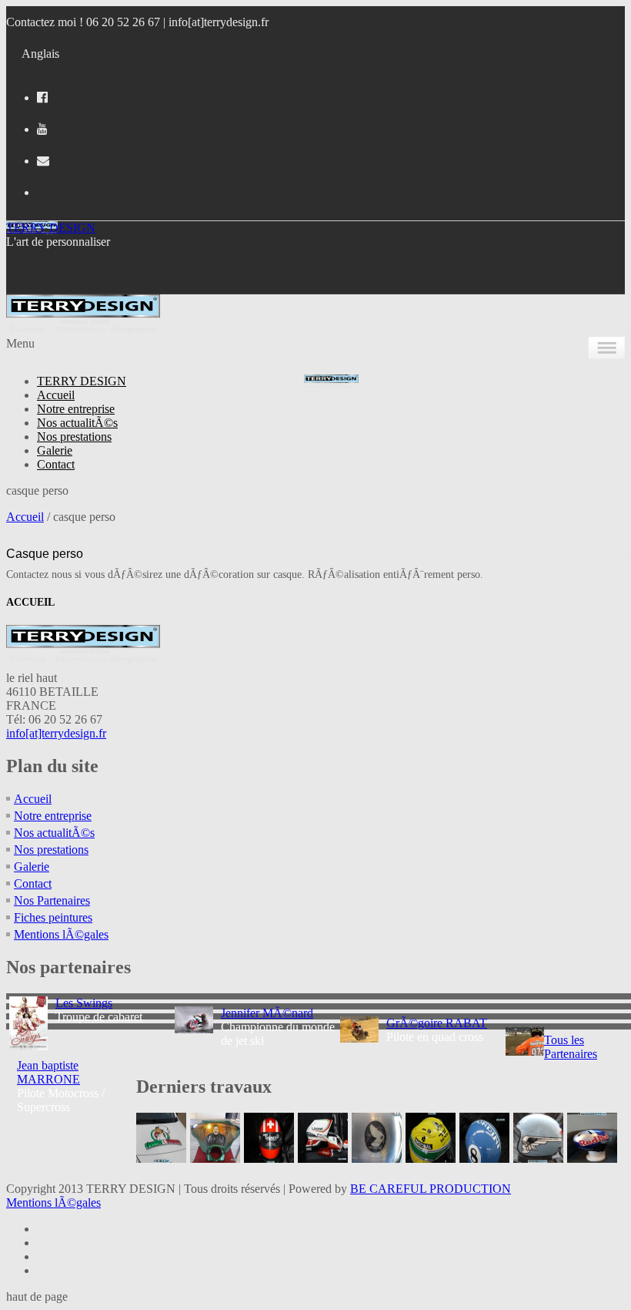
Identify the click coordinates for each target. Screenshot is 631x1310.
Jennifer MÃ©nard (267, 1012)
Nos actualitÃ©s (77, 422)
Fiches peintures (53, 917)
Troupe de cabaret (98, 1009)
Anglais (40, 53)
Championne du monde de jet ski (278, 1026)
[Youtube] (42, 129)
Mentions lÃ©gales (61, 934)
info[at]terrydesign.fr (219, 22)
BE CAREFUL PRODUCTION (430, 1188)
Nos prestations (74, 436)
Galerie (54, 450)
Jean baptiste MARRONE (48, 1072)
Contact (56, 464)
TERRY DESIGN (50, 227)
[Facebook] (42, 97)
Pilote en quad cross (436, 1029)
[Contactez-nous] (43, 160)
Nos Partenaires (52, 900)
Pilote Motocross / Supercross (61, 1086)
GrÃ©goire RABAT (436, 1023)
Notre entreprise (76, 408)
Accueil (56, 394)
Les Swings (83, 1002)
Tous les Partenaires (570, 1046)
